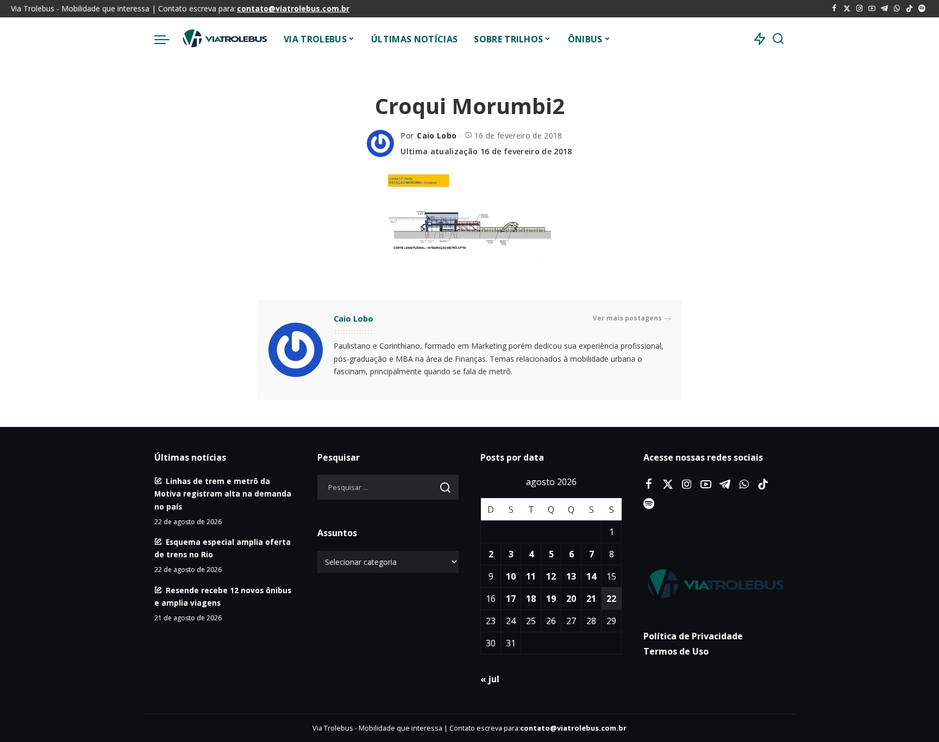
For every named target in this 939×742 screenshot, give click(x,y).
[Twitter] (847, 8)
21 (591, 599)
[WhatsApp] (897, 8)
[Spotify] (922, 8)
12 (551, 576)
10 (511, 576)
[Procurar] (778, 39)
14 (591, 576)
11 (531, 576)
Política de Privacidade (693, 636)
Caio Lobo (436, 135)
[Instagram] (859, 8)
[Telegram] (884, 8)
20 (571, 599)
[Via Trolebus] (223, 39)
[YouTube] (872, 8)
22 (611, 599)
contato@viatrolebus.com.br (293, 8)
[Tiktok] (909, 8)
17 (511, 599)
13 (571, 576)
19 (551, 599)
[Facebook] (834, 8)
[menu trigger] (167, 39)
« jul (489, 679)
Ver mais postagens (627, 318)
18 (531, 599)
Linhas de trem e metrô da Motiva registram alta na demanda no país (222, 493)
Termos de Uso (676, 651)
